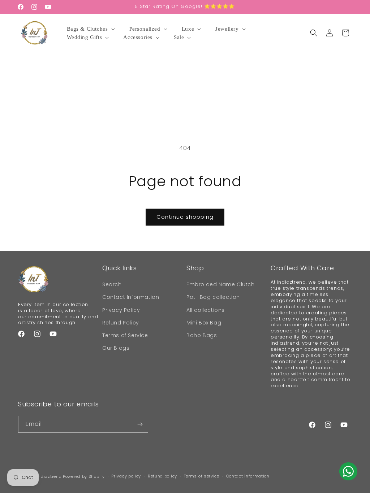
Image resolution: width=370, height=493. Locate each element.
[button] (92, 29)
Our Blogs (115, 348)
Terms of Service (125, 335)
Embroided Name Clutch (220, 284)
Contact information (248, 476)
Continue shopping (185, 217)
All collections (205, 310)
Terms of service (201, 476)
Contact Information (130, 297)
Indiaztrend (49, 476)
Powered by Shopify (84, 476)
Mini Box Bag (203, 322)
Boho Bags (201, 335)
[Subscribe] (140, 424)
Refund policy (162, 476)
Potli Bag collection (213, 297)
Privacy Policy (121, 310)
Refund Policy (120, 322)
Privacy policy (126, 476)
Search (112, 284)
